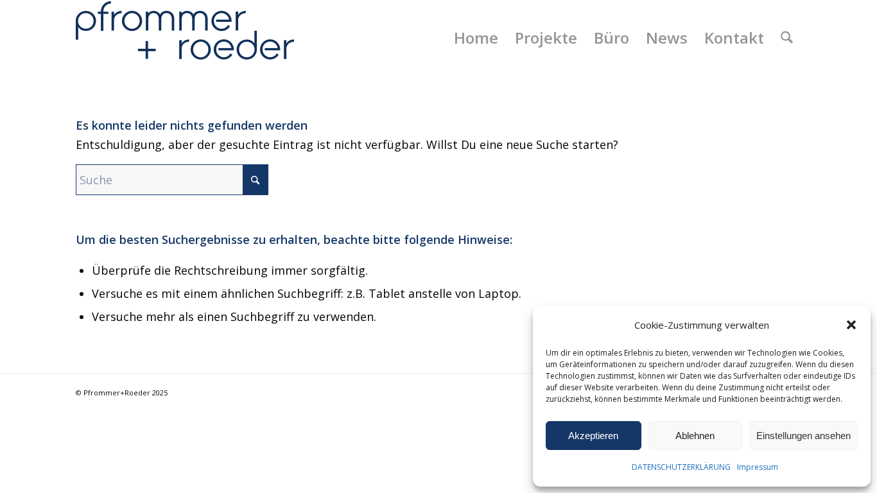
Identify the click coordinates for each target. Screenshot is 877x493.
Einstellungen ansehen (803, 435)
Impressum (757, 467)
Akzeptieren (593, 435)
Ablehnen (695, 435)
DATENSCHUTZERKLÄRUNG (681, 467)
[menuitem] (476, 38)
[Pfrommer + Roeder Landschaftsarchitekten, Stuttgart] (185, 38)
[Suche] (786, 38)
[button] (851, 324)
